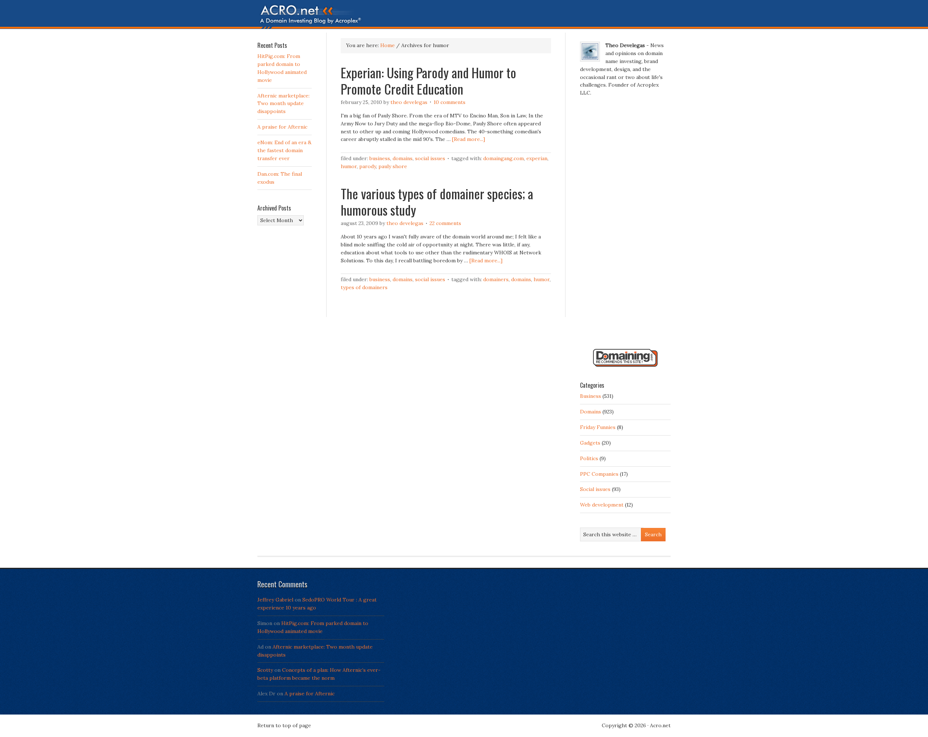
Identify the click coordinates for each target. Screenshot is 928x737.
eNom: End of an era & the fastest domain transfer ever (284, 150)
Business (379, 158)
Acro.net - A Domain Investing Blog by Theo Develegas (464, 16)
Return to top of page (284, 725)
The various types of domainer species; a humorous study (437, 201)
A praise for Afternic (282, 127)
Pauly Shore (392, 166)
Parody (367, 166)
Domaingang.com (503, 158)
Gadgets (590, 443)
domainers (496, 279)
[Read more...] (468, 139)
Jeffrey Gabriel (275, 599)
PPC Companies (599, 474)
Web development (602, 504)
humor (349, 166)
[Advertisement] (625, 225)
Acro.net (660, 725)
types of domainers (364, 287)
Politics (589, 458)
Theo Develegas (408, 102)
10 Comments (449, 102)
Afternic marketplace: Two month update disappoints (283, 103)
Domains (403, 158)
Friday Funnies (598, 427)
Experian (536, 158)
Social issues (430, 158)
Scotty (265, 670)
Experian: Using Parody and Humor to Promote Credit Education (428, 80)
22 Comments (445, 223)
